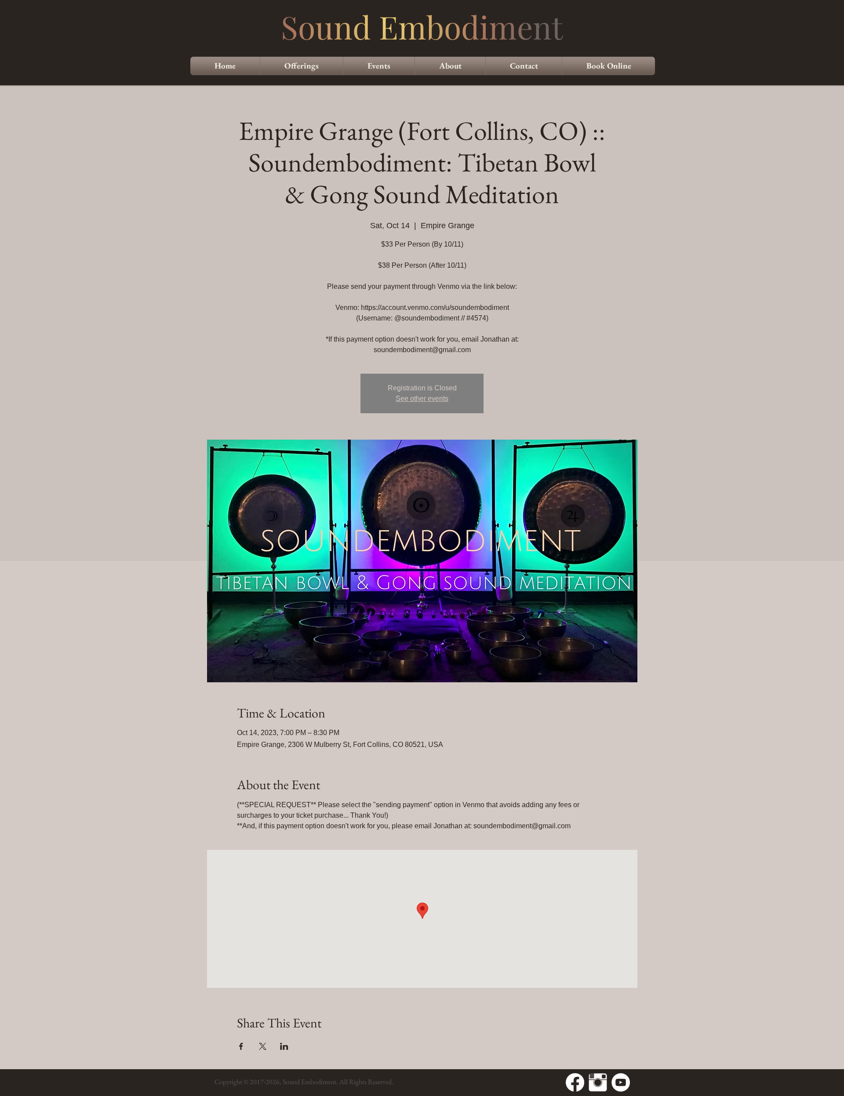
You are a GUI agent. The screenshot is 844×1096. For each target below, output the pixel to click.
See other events (422, 398)
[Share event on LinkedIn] (284, 1046)
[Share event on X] (262, 1046)
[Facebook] (575, 1082)
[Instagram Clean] (598, 1082)
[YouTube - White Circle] (620, 1082)
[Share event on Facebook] (241, 1046)
